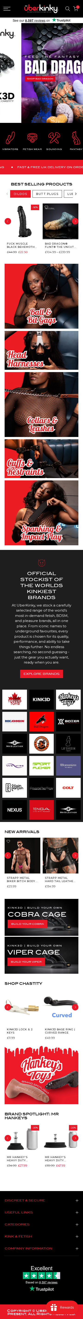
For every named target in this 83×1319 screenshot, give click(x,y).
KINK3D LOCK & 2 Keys (20, 1031)
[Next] (75, 194)
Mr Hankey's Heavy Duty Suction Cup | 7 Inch (57, 1158)
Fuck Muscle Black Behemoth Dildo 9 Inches (21, 245)
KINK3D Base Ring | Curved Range (60, 1031)
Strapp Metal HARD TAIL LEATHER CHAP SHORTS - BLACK (60, 879)
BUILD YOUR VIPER (26, 961)
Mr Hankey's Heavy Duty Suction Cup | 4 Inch (19, 1158)
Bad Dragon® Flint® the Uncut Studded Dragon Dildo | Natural (59, 245)
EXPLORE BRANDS (41, 674)
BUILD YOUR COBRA (27, 923)
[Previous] (7, 194)
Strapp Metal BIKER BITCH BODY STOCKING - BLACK (21, 879)
